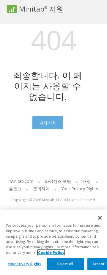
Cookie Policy (51, 252)
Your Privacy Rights (24, 263)
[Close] (99, 217)
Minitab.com (21, 181)
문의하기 (41, 188)
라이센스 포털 (58, 181)
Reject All (65, 263)
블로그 (15, 188)
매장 (87, 181)
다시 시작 (48, 122)
